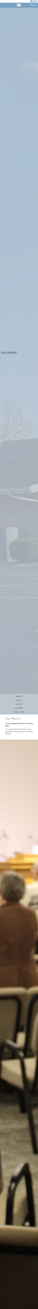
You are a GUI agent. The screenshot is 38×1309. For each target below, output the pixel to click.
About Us (19, 696)
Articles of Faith (18, 712)
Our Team (18, 704)
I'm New (19, 700)
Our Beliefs (19, 708)
